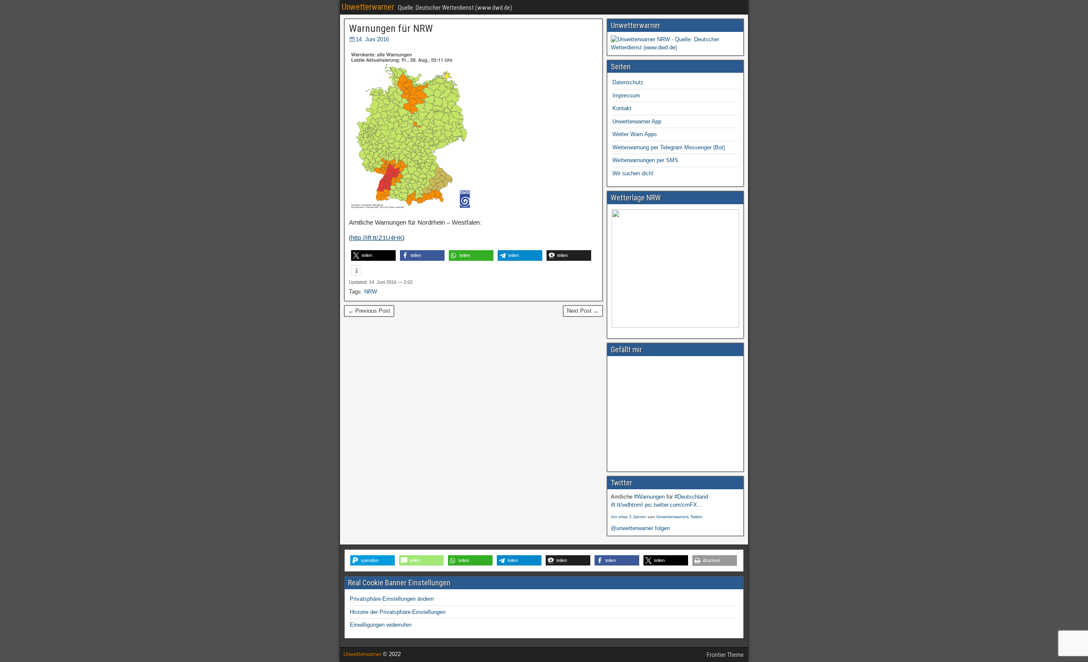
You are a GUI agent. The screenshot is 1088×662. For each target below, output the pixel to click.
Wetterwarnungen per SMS (645, 160)
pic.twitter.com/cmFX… (674, 505)
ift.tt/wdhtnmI (627, 505)
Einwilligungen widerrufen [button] (380, 625)
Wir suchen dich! (633, 173)
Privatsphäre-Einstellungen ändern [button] (392, 599)
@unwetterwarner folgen (640, 528)
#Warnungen (649, 497)
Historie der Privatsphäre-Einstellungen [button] (397, 612)
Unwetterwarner (368, 7)
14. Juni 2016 (372, 39)
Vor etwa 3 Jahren (628, 516)
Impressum (626, 95)
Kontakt (622, 108)
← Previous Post (369, 311)
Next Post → (583, 311)
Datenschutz (627, 82)
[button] (373, 255)
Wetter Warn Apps (634, 134)
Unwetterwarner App (636, 121)
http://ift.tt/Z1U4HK (376, 237)
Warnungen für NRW (391, 28)
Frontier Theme (725, 655)
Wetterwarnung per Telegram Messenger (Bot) (668, 147)
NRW (370, 291)
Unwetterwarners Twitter (679, 516)
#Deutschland (691, 497)
